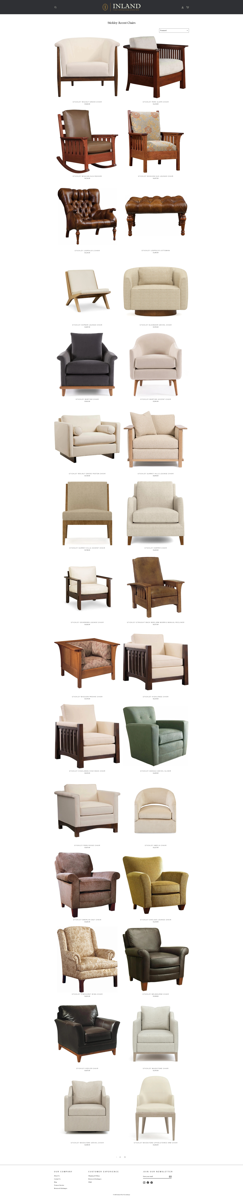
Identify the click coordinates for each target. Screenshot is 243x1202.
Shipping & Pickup (94, 1176)
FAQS (90, 1182)
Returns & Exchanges (60, 1188)
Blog (55, 1182)
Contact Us (57, 1179)
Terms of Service (59, 1185)
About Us (57, 1176)
